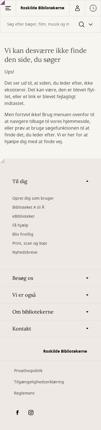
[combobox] (50, 24)
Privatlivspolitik (28, 371)
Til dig (19, 181)
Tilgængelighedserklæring (39, 382)
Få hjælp (20, 225)
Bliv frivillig (22, 234)
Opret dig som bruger (33, 198)
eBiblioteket (23, 216)
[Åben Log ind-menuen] (77, 8)
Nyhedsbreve (24, 252)
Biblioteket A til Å (28, 207)
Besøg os (22, 278)
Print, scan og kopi (29, 243)
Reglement (24, 393)
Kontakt (21, 328)
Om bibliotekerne (33, 312)
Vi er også (24, 295)
